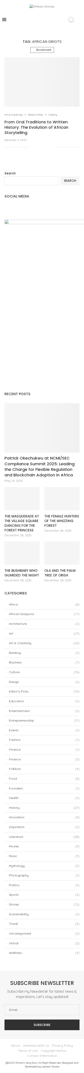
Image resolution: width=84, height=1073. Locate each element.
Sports (44, 895)
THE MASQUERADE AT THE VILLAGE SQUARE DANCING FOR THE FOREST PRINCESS (21, 523)
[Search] (63, 19)
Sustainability (44, 914)
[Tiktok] (56, 19)
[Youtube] (52, 19)
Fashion (44, 740)
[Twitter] (38, 19)
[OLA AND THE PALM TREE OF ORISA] (62, 553)
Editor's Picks (44, 691)
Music (44, 856)
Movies (44, 846)
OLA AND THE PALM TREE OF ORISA (59, 573)
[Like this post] (32, 147)
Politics (44, 885)
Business (44, 662)
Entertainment (44, 711)
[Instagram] (42, 19)
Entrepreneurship (44, 720)
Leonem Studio (50, 1066)
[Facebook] (33, 19)
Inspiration (44, 827)
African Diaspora (44, 614)
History (44, 808)
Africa (44, 604)
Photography (44, 875)
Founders (44, 788)
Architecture (44, 624)
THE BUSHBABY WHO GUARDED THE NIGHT (21, 573)
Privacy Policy (62, 1045)
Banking (44, 653)
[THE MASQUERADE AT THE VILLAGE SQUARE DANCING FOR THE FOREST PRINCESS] (22, 498)
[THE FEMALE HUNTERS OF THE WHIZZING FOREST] (62, 498)
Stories (44, 904)
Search (10, 173)
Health (44, 798)
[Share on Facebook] (38, 147)
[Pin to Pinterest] (47, 147)
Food (44, 779)
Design (44, 682)
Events (44, 730)
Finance (44, 749)
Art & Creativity (44, 643)
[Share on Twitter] (42, 147)
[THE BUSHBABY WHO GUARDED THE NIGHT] (22, 553)
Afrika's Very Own (26, 1062)
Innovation (44, 817)
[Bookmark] (79, 19)
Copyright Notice (53, 1051)
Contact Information (42, 1056)
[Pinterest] (47, 19)
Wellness (44, 953)
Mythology (44, 866)
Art (44, 633)
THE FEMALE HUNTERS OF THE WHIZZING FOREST (61, 521)
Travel (44, 924)
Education (44, 701)
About (15, 1045)
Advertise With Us (36, 1045)
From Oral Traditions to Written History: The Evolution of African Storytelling (36, 127)
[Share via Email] (52, 147)
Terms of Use (28, 1051)
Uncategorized (44, 933)
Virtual (44, 943)
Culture (44, 672)
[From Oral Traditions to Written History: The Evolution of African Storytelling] (42, 82)
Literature (44, 837)
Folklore (44, 769)
